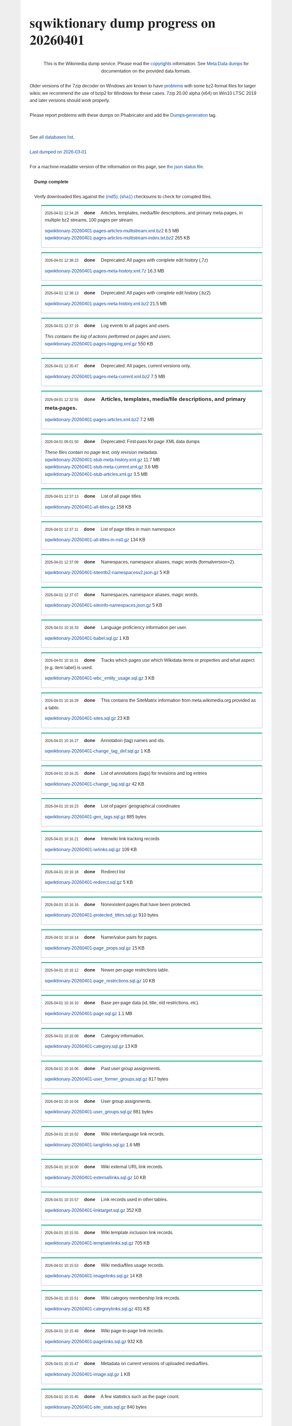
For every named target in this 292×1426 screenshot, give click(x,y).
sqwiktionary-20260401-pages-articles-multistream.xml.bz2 (104, 230)
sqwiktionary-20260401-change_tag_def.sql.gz (92, 751)
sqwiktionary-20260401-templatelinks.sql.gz (89, 1243)
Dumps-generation (189, 115)
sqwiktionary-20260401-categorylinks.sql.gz (89, 1308)
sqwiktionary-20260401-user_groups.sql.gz (88, 1111)
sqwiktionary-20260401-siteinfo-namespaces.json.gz (98, 605)
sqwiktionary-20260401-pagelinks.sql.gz (85, 1341)
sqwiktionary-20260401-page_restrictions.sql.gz (93, 980)
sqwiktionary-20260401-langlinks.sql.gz (85, 1144)
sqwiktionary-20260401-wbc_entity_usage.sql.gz (94, 678)
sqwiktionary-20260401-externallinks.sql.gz (88, 1177)
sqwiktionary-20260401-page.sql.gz (81, 1013)
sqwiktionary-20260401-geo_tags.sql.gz (85, 816)
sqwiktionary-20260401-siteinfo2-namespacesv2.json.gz (102, 572)
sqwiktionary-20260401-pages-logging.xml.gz (91, 343)
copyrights (161, 63)
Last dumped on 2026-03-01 (58, 151)
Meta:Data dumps (224, 63)
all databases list (56, 137)
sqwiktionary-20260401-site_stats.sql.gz (85, 1407)
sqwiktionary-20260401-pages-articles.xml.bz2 (92, 419)
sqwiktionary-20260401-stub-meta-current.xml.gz (94, 466)
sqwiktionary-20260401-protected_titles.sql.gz (91, 915)
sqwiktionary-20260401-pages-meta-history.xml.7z (95, 271)
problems (173, 85)
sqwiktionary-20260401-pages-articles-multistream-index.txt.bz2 (109, 237)
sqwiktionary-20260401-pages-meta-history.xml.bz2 (97, 303)
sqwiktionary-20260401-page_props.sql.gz (88, 948)
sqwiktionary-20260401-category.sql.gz (84, 1046)
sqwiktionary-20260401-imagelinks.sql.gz (87, 1275)
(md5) (111, 196)
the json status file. (185, 166)
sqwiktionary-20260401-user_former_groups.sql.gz (96, 1079)
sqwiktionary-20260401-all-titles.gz (80, 507)
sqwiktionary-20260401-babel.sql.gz (81, 638)
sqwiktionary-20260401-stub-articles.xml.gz (88, 474)
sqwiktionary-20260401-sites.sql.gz (80, 718)
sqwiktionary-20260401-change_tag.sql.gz (88, 784)
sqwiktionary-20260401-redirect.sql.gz (83, 882)
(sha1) (126, 196)
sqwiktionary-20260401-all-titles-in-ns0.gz (87, 539)
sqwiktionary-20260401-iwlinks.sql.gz (83, 849)
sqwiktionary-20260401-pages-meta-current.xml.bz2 (97, 376)
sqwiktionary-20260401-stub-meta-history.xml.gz (93, 459)
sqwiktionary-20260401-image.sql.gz (82, 1374)
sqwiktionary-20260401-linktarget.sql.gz (85, 1210)
